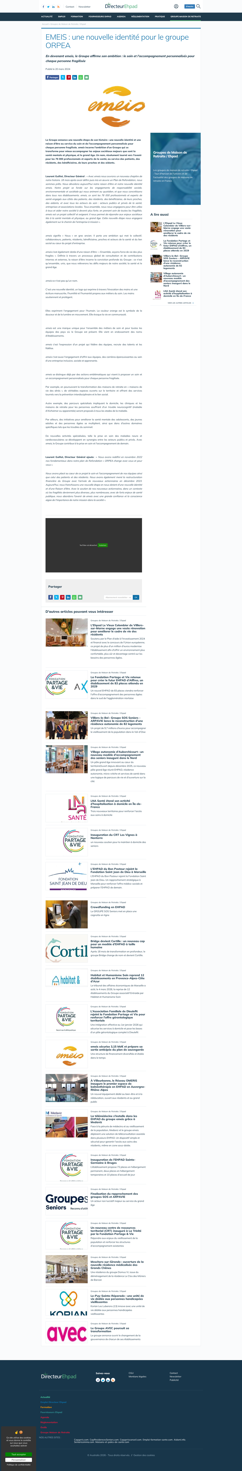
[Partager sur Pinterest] (69, 77)
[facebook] (43, 6)
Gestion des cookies (144, 1455)
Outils (43, 1427)
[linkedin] (53, 6)
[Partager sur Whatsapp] (80, 77)
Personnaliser (19, 1459)
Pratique (160, 16)
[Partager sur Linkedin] (74, 77)
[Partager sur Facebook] (50, 597)
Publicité (174, 1380)
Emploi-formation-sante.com (158, 1439)
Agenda (121, 16)
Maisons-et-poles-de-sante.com (112, 1442)
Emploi (61, 16)
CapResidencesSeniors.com (104, 1439)
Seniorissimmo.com (84, 1442)
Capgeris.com (81, 1439)
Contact (70, 6)
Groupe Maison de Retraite (186, 16)
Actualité (46, 16)
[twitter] (48, 6)
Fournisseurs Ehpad (100, 16)
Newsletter (84, 6)
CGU (131, 1373)
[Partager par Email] (86, 77)
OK (136, 597)
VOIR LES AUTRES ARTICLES (181, 303)
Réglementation (140, 16)
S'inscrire (189, 6)
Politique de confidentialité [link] (19, 1464)
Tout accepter (18, 1454)
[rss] (58, 6)
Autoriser (102, 545)
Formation (77, 16)
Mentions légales (137, 1376)
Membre (178, 6)
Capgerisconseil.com (130, 1439)
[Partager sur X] (63, 77)
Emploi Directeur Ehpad (53, 1402)
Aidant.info (179, 1439)
